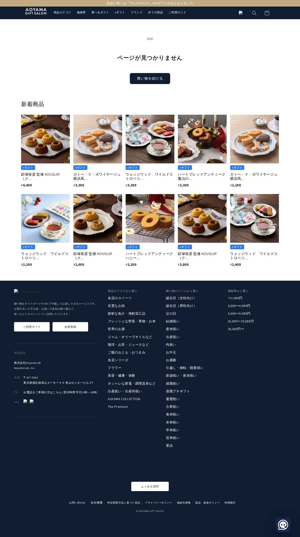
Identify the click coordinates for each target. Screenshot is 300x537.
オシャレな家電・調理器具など (132, 383)
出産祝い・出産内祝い (125, 391)
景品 (169, 445)
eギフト (120, 12)
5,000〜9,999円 (239, 313)
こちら (57, 392)
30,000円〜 (236, 329)
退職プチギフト (178, 391)
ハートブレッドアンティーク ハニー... (151, 255)
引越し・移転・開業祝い (185, 368)
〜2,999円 (235, 298)
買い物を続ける (150, 78)
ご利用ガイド (177, 12)
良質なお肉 (116, 306)
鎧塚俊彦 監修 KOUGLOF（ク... (40, 176)
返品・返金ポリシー (207, 502)
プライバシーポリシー (158, 502)
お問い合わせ (77, 502)
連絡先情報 (184, 502)
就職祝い (173, 383)
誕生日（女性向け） (181, 298)
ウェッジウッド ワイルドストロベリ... (149, 176)
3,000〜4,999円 (239, 306)
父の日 (171, 313)
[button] (254, 13)
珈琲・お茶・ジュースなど (128, 344)
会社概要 (97, 502)
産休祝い (173, 329)
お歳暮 (171, 360)
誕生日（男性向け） (181, 306)
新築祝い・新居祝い (181, 375)
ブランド (136, 12)
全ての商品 (155, 12)
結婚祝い (173, 321)
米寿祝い (173, 422)
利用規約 (230, 502)
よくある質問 (150, 486)
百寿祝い (173, 438)
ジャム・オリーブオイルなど (130, 337)
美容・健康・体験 (121, 375)
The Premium (118, 407)
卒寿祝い (173, 430)
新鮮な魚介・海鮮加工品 (127, 313)
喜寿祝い (173, 414)
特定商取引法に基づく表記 (123, 502)
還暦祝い (173, 399)
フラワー (114, 368)
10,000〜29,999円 (241, 321)
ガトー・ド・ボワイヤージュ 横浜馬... (98, 176)
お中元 (171, 352)
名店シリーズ (118, 360)
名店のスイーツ (120, 298)
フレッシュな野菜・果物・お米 (132, 321)
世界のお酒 (116, 329)
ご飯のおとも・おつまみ (127, 352)
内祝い (171, 344)
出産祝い (173, 337)
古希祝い (173, 407)
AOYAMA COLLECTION (124, 399)
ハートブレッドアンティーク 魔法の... (203, 176)
